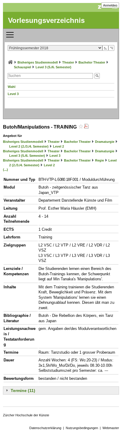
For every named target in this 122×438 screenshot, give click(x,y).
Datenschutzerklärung (45, 428)
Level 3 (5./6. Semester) (53, 67)
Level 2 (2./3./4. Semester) (29, 146)
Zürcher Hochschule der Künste (26, 415)
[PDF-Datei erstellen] (86, 126)
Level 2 (58, 146)
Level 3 (13, 94)
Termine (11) (23, 390)
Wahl (11, 86)
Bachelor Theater (91, 62)
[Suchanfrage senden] (97, 76)
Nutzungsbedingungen (82, 428)
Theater (68, 62)
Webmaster (110, 428)
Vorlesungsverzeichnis (46, 20)
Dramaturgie (104, 141)
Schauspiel (22, 67)
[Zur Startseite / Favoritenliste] (10, 62)
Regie (99, 160)
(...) (5, 169)
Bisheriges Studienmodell (37, 62)
